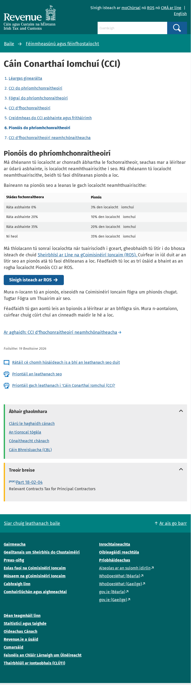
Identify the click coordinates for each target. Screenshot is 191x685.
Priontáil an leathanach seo (37, 374)
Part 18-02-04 (29, 482)
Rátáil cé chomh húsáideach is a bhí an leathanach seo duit (66, 362)
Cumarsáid (13, 647)
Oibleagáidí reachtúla (119, 552)
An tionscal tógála (25, 432)
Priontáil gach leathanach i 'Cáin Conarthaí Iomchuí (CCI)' (63, 385)
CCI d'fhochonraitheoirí (29, 108)
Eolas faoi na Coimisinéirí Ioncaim (35, 568)
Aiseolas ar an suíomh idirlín (125, 568)
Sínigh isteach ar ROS (30, 280)
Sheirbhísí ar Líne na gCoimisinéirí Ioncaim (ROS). (88, 255)
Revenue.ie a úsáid (21, 639)
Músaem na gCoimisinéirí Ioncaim (35, 576)
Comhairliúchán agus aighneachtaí (35, 591)
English (180, 13)
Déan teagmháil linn (22, 615)
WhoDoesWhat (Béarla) (119, 576)
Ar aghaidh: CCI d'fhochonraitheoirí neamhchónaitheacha (60, 332)
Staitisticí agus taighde (25, 623)
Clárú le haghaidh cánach (32, 423)
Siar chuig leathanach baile (32, 523)
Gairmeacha (15, 544)
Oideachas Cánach (20, 631)
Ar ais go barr (173, 523)
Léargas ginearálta (25, 78)
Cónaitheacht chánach (29, 441)
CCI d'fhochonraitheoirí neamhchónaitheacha (50, 137)
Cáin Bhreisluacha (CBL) (30, 449)
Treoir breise (22, 470)
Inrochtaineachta (114, 544)
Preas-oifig (14, 560)
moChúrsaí (131, 7)
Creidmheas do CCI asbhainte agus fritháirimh (50, 118)
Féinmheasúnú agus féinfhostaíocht (62, 44)
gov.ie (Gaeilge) (113, 599)
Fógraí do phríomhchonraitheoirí (38, 98)
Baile (9, 44)
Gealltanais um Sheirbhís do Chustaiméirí (42, 552)
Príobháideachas (114, 560)
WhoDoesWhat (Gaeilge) (120, 584)
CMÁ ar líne (171, 7)
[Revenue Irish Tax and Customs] (30, 17)
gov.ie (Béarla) (112, 591)
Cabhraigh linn (17, 584)
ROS (150, 7)
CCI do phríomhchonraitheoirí (35, 88)
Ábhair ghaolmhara (28, 411)
